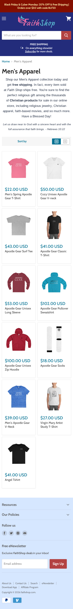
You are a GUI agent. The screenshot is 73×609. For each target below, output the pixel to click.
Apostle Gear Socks (52, 365)
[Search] (66, 35)
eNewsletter (48, 583)
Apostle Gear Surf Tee (19, 251)
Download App (9, 587)
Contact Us (20, 583)
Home (6, 61)
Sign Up (58, 564)
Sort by (22, 141)
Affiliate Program (29, 587)
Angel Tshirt (12, 480)
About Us (6, 583)
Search (34, 583)
